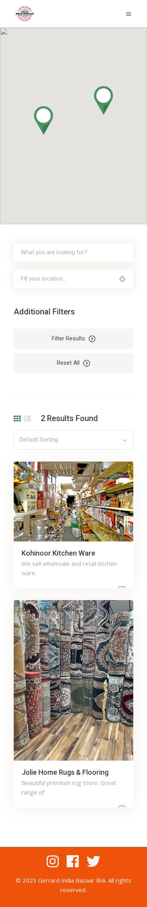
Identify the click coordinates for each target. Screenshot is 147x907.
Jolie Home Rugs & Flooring (65, 772)
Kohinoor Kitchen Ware (58, 553)
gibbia (26, 470)
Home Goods (55, 470)
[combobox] (73, 440)
